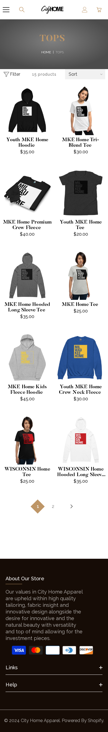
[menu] (6, 9)
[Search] (22, 9)
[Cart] (99, 9)
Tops (60, 52)
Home (46, 52)
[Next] (72, 506)
